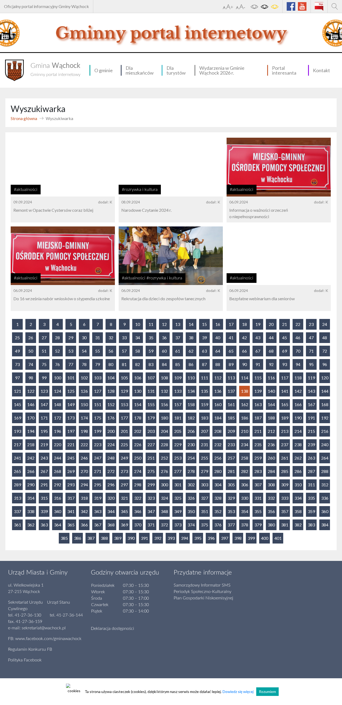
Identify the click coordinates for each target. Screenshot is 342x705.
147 (44, 404)
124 (57, 391)
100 (57, 377)
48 (324, 337)
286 (298, 471)
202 (137, 431)
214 (298, 431)
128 (111, 391)
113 (231, 377)
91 (257, 364)
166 (298, 404)
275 (151, 471)
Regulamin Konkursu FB (30, 649)
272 (111, 471)
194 (30, 431)
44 (271, 337)
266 (30, 471)
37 (177, 337)
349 (177, 511)
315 (44, 497)
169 (17, 417)
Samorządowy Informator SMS (202, 585)
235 (258, 444)
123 (44, 391)
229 (177, 444)
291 (44, 484)
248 (111, 457)
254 (191, 457)
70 (298, 350)
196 (57, 431)
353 (231, 511)
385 (64, 538)
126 (84, 391)
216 (324, 431)
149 (71, 404)
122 (30, 391)
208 (217, 431)
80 (110, 364)
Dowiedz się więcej (238, 691)
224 (111, 444)
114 (244, 377)
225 (124, 444)
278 (191, 471)
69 (284, 350)
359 (311, 511)
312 (324, 484)
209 (231, 431)
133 (177, 391)
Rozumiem (267, 691)
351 (204, 511)
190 (298, 417)
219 (44, 444)
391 (144, 538)
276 (164, 471)
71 (311, 350)
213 (284, 431)
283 (258, 471)
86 (191, 364)
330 (244, 497)
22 (298, 324)
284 (271, 471)
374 (191, 524)
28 (57, 337)
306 (244, 484)
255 (204, 457)
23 (311, 324)
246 (84, 457)
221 (71, 444)
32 (110, 337)
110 (191, 377)
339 (44, 511)
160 (217, 404)
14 (191, 324)
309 (284, 484)
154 (137, 404)
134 (191, 391)
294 (84, 484)
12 (164, 324)
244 (57, 457)
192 (324, 417)
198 (84, 431)
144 (324, 391)
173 (71, 417)
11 (151, 324)
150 (84, 404)
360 (324, 511)
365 (71, 524)
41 (231, 337)
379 (258, 524)
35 (151, 337)
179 (151, 417)
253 (177, 457)
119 (311, 377)
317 (71, 497)
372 (164, 524)
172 (57, 417)
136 (217, 391)
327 (204, 497)
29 (70, 337)
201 (124, 431)
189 (284, 417)
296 (111, 484)
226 (137, 444)
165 (284, 404)
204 (164, 431)
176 (111, 417)
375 (204, 524)
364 (57, 524)
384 (324, 524)
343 (97, 511)
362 (30, 524)
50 (30, 350)
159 (204, 404)
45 (284, 337)
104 (111, 377)
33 (124, 337)
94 (298, 364)
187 (258, 417)
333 (284, 497)
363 (44, 524)
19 (257, 324)
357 (284, 511)
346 (137, 511)
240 (324, 444)
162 (244, 404)
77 (70, 364)
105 (124, 377)
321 (124, 497)
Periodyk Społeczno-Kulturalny (202, 592)
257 (231, 457)
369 (124, 524)
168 (324, 404)
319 (97, 497)
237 (284, 444)
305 (231, 484)
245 (71, 457)
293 (71, 484)
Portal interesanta (284, 70)
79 (97, 364)
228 (164, 444)
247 (97, 457)
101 (71, 377)
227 (151, 444)
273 (124, 471)
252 (164, 457)
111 (204, 377)
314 (30, 497)
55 (97, 350)
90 (244, 364)
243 (44, 457)
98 (30, 377)
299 (151, 484)
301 (177, 484)
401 (278, 538)
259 (258, 457)
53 (70, 350)
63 (204, 350)
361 (17, 524)
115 (258, 377)
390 (131, 538)
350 (191, 511)
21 (284, 324)
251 (151, 457)
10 (137, 324)
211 (258, 431)
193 (17, 431)
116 (271, 377)
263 (311, 457)
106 (137, 377)
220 (57, 444)
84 (164, 364)
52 (57, 350)
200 (111, 431)
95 (311, 364)
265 (17, 471)
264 (324, 457)
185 (231, 417)
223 (97, 444)
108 (164, 377)
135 (204, 391)
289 (17, 484)
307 (258, 484)
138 (244, 391)
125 (71, 391)
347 (151, 511)
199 (97, 431)
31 (97, 337)
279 (204, 471)
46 (298, 337)
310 (298, 484)
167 (311, 404)
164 (271, 404)
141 (284, 391)
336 (324, 497)
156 (164, 404)
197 (71, 431)
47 (311, 337)
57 (124, 350)
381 (284, 524)
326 (191, 497)
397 (224, 538)
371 (151, 524)
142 (298, 391)
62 (191, 350)
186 (244, 417)
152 (111, 404)
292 (57, 484)
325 (177, 497)
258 (244, 457)
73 (17, 364)
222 (84, 444)
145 (17, 404)
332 (271, 497)
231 (204, 444)
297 (124, 484)
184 (217, 417)
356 (271, 511)
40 (217, 337)
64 (217, 350)
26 (30, 337)
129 (124, 391)
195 (44, 431)
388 (104, 538)
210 (244, 431)
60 (164, 350)
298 (137, 484)
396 (211, 538)
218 (30, 444)
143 (311, 391)
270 (84, 471)
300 (164, 484)
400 (264, 538)
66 (244, 350)
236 (271, 444)
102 (84, 377)
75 (44, 364)
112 (217, 377)
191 (311, 417)
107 (151, 377)
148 (57, 404)
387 (91, 538)
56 (110, 350)
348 (164, 511)
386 (77, 538)
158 (191, 404)
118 (298, 377)
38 (191, 337)
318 (84, 497)
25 (17, 337)
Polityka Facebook (25, 660)
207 (204, 431)
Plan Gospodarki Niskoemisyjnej (203, 598)
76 (57, 364)
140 (271, 391)
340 (57, 511)
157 (177, 404)
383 (311, 524)
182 (191, 417)
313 (17, 497)
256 (217, 457)
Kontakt (321, 70)
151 (97, 404)
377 (231, 524)
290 (30, 484)
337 (17, 511)
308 (271, 484)
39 (204, 337)
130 (137, 391)
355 (258, 511)
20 (271, 324)
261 (284, 457)
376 (217, 524)
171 (44, 417)
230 (191, 444)
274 (137, 471)
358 (298, 511)
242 (30, 457)
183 (204, 417)
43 (257, 337)
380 (271, 524)
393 (171, 538)
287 (311, 471)
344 (111, 511)
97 (17, 377)
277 (177, 471)
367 (97, 524)
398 (238, 538)
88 (217, 364)
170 (30, 417)
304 (217, 484)
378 (244, 524)
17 (231, 324)
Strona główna (24, 118)
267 (44, 471)
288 (324, 471)
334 (298, 497)
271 (97, 471)
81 (124, 364)
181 (177, 417)
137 (231, 391)
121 (17, 391)
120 (324, 377)
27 (44, 337)
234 (244, 444)
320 (111, 497)
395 (197, 538)
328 (217, 497)
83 (151, 364)
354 (244, 511)
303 (204, 484)
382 (298, 524)
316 (57, 497)
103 (97, 377)
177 (124, 417)
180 (164, 417)
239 (311, 444)
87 (204, 364)
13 (177, 324)
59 (151, 350)
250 (137, 457)
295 (97, 484)
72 (324, 350)
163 (258, 404)
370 (137, 524)
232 (217, 444)
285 (284, 471)
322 (137, 497)
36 (164, 337)
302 (191, 484)
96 (324, 364)
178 (137, 417)
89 (231, 364)
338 (30, 511)
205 (177, 431)
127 (97, 391)
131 (151, 391)
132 (164, 391)
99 (44, 377)
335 (311, 497)
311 (311, 484)
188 (271, 417)
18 (244, 324)
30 (84, 337)
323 (151, 497)
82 (137, 364)
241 (17, 457)
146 (30, 404)
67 (257, 350)
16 (217, 324)
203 (151, 431)
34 (137, 337)
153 (124, 404)
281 (231, 471)
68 (271, 350)
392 (157, 538)
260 (271, 457)
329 (231, 497)
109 (177, 377)
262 (298, 457)
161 (231, 404)
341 (71, 511)
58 (137, 350)
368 (111, 524)
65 (231, 350)
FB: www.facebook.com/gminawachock (44, 639)
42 (244, 337)
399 (251, 538)
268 (57, 471)
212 (271, 431)
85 (177, 364)
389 (117, 538)
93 (284, 364)
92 (271, 364)
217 (17, 444)
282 (244, 471)
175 (97, 417)
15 (204, 324)
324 (164, 497)
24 (324, 324)
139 (258, 391)
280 (217, 471)
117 (284, 377)
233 (231, 444)
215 (311, 431)
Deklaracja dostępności (112, 628)
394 (184, 538)
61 (177, 350)
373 (177, 524)
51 (44, 350)
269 (71, 471)
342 (84, 511)
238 (298, 444)
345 (124, 511)
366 (84, 524)
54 (84, 350)
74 (30, 364)
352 (217, 511)
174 (84, 417)
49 (17, 350)
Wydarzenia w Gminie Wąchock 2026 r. (221, 70)
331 (258, 497)
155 (151, 404)
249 (124, 457)
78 (84, 364)
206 (191, 431)
